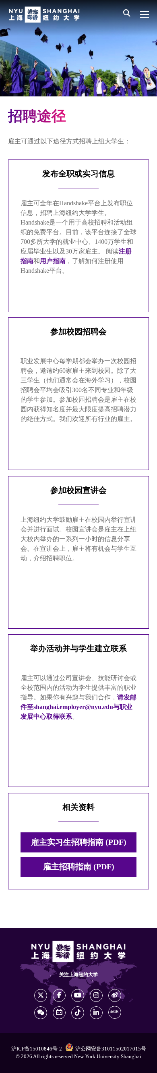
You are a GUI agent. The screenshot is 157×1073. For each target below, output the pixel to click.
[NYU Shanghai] (44, 14)
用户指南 (53, 261)
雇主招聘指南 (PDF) (78, 866)
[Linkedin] (96, 1012)
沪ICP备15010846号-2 (36, 1049)
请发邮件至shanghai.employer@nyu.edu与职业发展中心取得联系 (78, 707)
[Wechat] (40, 1012)
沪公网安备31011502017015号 (110, 1049)
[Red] (114, 1012)
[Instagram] (96, 995)
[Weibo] (114, 995)
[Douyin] (77, 1012)
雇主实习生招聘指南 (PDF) (78, 842)
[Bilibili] (59, 1012)
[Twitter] (40, 995)
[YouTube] (77, 995)
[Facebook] (59, 995)
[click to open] (144, 14)
